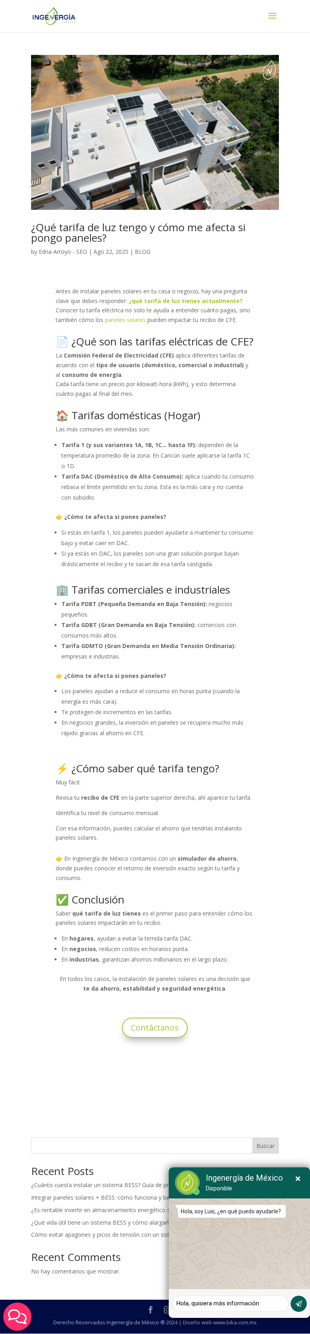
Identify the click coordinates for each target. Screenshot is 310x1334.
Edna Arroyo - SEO (63, 251)
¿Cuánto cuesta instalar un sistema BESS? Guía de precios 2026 (114, 1185)
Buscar (265, 1146)
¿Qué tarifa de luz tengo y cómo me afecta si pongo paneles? (138, 232)
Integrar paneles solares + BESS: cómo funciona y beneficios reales (119, 1197)
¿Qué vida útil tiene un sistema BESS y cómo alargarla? (102, 1222)
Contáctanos (155, 1027)
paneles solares (125, 320)
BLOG (143, 251)
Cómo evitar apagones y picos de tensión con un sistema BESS (114, 1234)
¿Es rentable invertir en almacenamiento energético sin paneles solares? (125, 1210)
